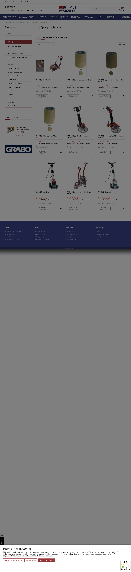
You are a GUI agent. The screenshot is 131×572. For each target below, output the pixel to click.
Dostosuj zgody (31, 560)
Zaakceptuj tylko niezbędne (13, 560)
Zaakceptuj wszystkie (46, 560)
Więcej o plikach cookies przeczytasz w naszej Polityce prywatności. (28, 556)
